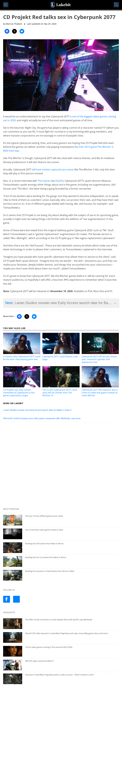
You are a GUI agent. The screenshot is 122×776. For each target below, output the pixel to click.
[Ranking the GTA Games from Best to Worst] (12, 547)
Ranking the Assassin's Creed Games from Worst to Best (49, 571)
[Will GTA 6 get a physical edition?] (12, 665)
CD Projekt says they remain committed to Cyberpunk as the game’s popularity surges (19, 392)
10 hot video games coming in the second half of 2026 (48, 647)
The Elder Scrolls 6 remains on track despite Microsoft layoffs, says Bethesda (58, 619)
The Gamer (44, 180)
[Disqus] (61, 465)
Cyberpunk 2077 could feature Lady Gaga (60, 358)
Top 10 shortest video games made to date (44, 529)
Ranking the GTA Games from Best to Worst (44, 543)
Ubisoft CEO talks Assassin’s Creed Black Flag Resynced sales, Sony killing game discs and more (66, 633)
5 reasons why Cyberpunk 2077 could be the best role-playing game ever (21, 358)
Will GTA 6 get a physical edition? (39, 661)
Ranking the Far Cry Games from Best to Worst (45, 557)
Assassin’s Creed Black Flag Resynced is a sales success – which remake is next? (59, 674)
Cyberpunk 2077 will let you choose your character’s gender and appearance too (99, 359)
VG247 (59, 180)
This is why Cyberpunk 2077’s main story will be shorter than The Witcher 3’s (59, 392)
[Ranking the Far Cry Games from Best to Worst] (12, 561)
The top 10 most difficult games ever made (44, 516)
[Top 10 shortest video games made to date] (12, 534)
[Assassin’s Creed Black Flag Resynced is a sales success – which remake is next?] (12, 678)
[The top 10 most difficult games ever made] (12, 520)
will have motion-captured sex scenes (53, 169)
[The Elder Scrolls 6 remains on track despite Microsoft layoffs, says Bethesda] (12, 623)
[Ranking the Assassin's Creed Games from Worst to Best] (12, 575)
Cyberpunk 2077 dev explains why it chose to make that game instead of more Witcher (100, 392)
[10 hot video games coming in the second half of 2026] (12, 651)
